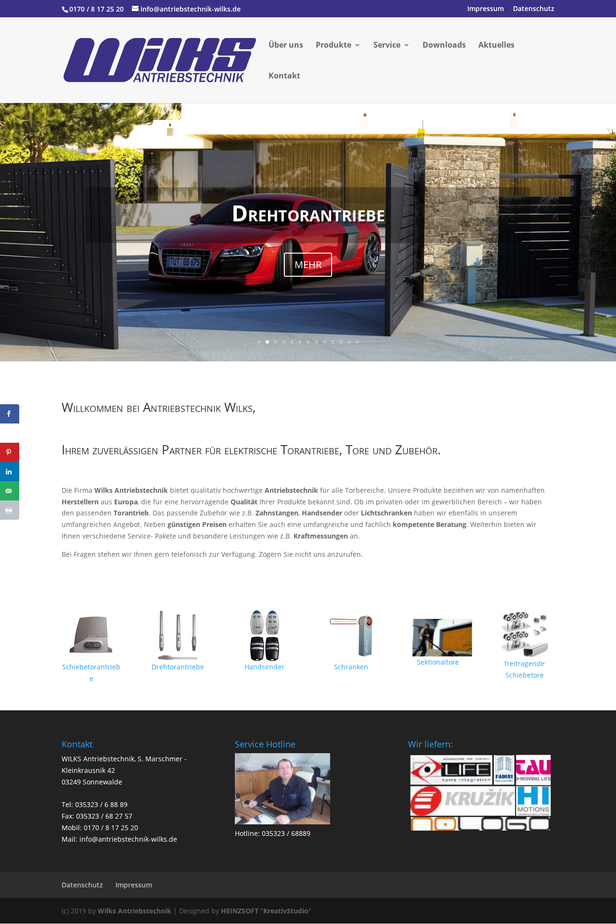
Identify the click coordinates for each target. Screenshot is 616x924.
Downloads (444, 45)
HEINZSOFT (239, 910)
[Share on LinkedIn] (9, 471)
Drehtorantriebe (308, 213)
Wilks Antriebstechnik (134, 910)
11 (341, 342)
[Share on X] (9, 433)
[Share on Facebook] (9, 414)
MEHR (308, 264)
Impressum (485, 9)
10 (332, 342)
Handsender (264, 666)
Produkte (333, 45)
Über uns (286, 45)
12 (349, 342)
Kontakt (284, 76)
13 (357, 342)
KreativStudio (285, 910)
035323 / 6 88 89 (101, 804)
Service (386, 45)
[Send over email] (9, 490)
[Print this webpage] (9, 510)
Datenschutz (533, 9)
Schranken (351, 666)
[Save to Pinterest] (9, 452)
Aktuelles (496, 45)
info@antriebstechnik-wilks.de (128, 839)
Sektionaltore (438, 662)
